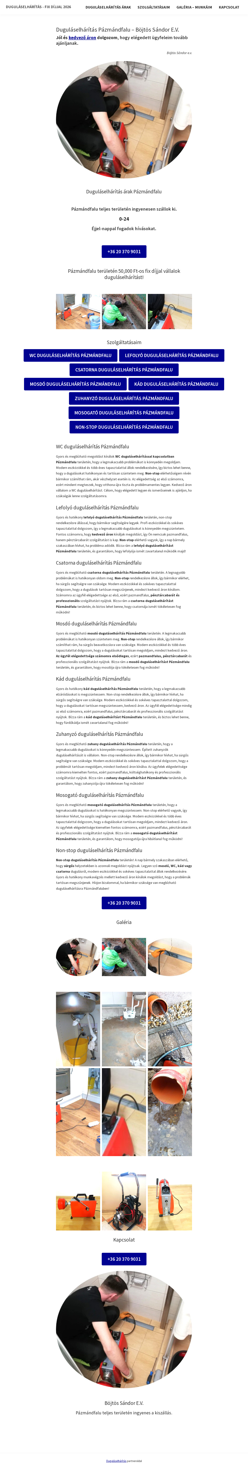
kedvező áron (82, 37)
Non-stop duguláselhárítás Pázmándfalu (124, 427)
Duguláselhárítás (116, 1461)
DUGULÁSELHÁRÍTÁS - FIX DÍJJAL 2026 (38, 6)
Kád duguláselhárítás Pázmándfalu (176, 384)
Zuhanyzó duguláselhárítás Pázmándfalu (124, 398)
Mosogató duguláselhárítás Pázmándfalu (124, 413)
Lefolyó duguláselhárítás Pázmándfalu (172, 355)
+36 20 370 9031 (124, 251)
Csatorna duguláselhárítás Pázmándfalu (124, 370)
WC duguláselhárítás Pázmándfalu (70, 355)
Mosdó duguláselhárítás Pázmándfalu (75, 384)
